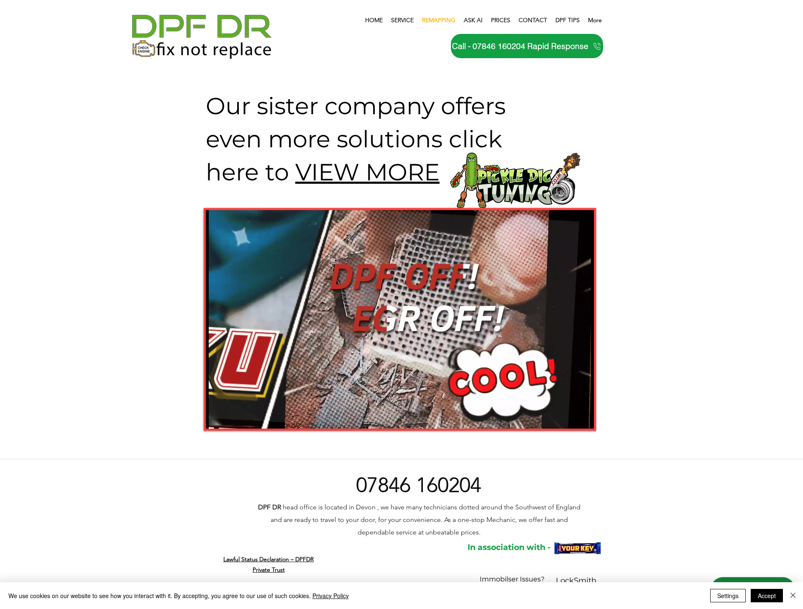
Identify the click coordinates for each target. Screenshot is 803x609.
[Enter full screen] (582, 417)
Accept (767, 595)
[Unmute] (230, 417)
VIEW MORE (367, 172)
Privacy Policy (330, 595)
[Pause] (216, 417)
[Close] (793, 595)
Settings (728, 595)
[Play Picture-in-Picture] (568, 417)
